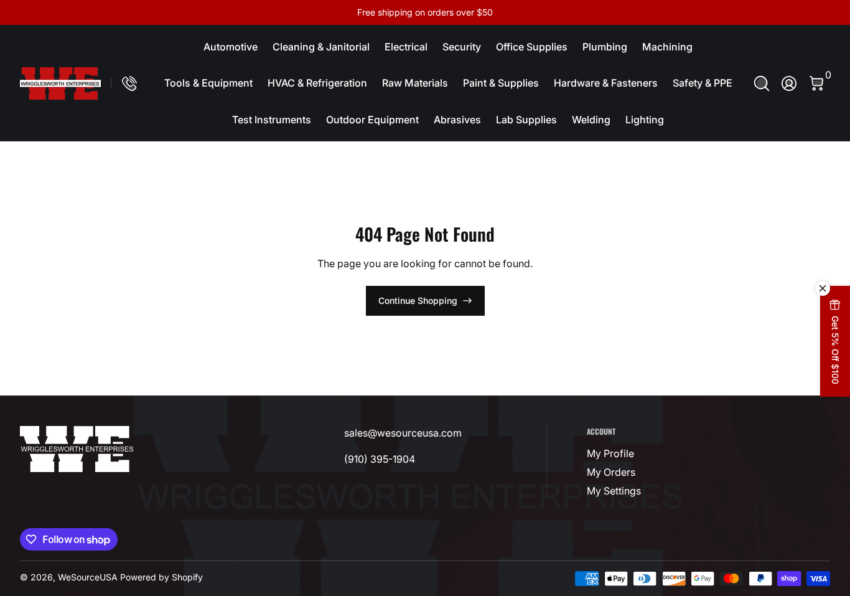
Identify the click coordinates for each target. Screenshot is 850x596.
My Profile (610, 453)
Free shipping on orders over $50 (425, 12)
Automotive (230, 46)
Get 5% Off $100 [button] (835, 350)
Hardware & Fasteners (606, 83)
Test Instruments (271, 119)
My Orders (611, 472)
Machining (667, 46)
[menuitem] (642, 453)
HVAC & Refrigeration (317, 83)
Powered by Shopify (161, 577)
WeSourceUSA (88, 577)
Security (461, 46)
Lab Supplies (526, 119)
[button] (761, 83)
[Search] (761, 83)
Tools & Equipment (208, 83)
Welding (591, 119)
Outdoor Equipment (372, 119)
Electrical (406, 46)
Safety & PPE (702, 83)
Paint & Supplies (501, 83)
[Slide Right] (614, 12)
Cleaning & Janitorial (321, 46)
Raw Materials (415, 83)
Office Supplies (531, 46)
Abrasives (457, 119)
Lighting (644, 119)
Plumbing (604, 46)
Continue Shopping (417, 300)
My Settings (614, 491)
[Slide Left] (236, 12)
